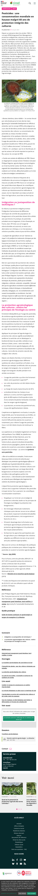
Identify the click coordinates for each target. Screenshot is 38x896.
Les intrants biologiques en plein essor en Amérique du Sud (19, 690)
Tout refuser (22, 893)
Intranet (19, 823)
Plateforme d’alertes (19, 831)
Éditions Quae (19, 844)
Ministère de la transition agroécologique (21, 574)
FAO (10, 554)
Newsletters (19, 847)
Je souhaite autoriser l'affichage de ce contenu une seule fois (19, 718)
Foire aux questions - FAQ (19, 849)
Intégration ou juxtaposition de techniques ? (17, 637)
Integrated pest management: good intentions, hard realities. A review (17, 601)
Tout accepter (31, 893)
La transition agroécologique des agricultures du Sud (17, 662)
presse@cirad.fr (7, 758)
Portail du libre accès (19, 840)
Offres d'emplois (19, 826)
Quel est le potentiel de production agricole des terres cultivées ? (12, 801)
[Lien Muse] (24, 876)
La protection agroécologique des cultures (14, 672)
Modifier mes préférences (9, 893)
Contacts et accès (19, 828)
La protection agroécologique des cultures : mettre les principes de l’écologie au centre (19, 640)
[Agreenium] (7, 876)
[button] (30, 3)
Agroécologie (7, 8)
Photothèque (19, 842)
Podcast (19, 835)
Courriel (5, 768)
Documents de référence (19, 837)
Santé (14, 8)
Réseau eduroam (19, 833)
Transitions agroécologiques (10, 734)
